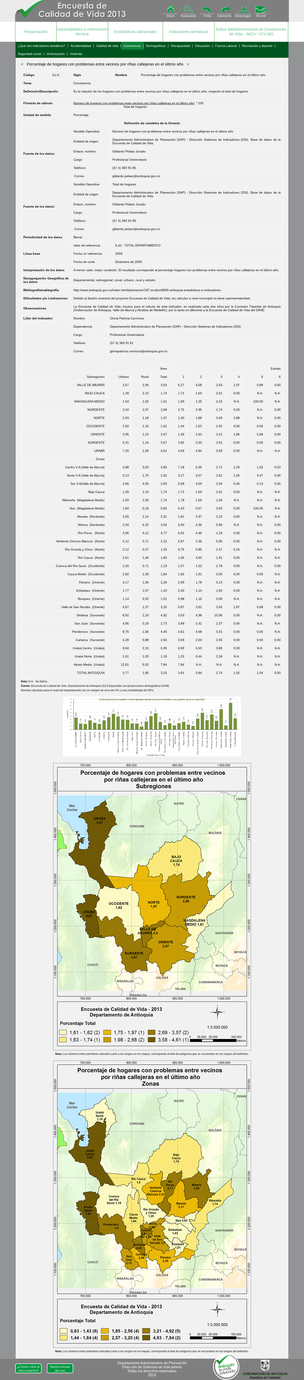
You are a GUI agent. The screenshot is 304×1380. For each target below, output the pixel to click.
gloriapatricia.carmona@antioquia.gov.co (138, 351)
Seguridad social (29, 54)
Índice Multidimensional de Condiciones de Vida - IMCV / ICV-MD (251, 31)
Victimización (56, 54)
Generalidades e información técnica (82, 31)
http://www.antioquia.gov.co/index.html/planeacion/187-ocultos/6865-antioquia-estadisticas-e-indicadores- (147, 290)
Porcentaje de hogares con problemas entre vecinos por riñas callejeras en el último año (105, 64)
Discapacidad (180, 46)
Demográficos (156, 46)
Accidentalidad (81, 46)
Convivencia (132, 46)
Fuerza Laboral (226, 46)
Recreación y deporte (257, 46)
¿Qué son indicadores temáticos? (41, 46)
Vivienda (76, 54)
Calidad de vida (107, 46)
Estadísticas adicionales (135, 32)
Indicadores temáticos (188, 32)
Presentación (35, 32)
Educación (202, 46)
